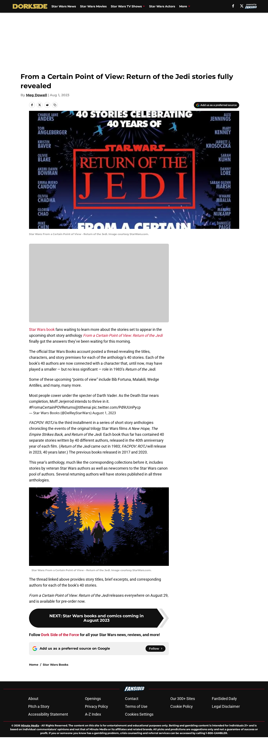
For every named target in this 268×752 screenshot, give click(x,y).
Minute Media (30, 725)
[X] (241, 6)
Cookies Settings (139, 714)
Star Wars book (42, 329)
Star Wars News (63, 6)
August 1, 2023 (104, 413)
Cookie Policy (181, 706)
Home (33, 665)
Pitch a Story (38, 706)
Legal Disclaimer (226, 706)
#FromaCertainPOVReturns (52, 407)
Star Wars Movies (93, 6)
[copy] (55, 105)
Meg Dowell (36, 95)
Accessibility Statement (48, 714)
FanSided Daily (224, 698)
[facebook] (233, 6)
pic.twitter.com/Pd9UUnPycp (116, 407)
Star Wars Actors (162, 6)
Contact (131, 698)
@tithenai (83, 407)
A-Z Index (93, 714)
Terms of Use (136, 706)
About (33, 698)
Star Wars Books (55, 665)
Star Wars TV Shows (126, 6)
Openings (93, 698)
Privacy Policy (96, 706)
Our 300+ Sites (182, 698)
